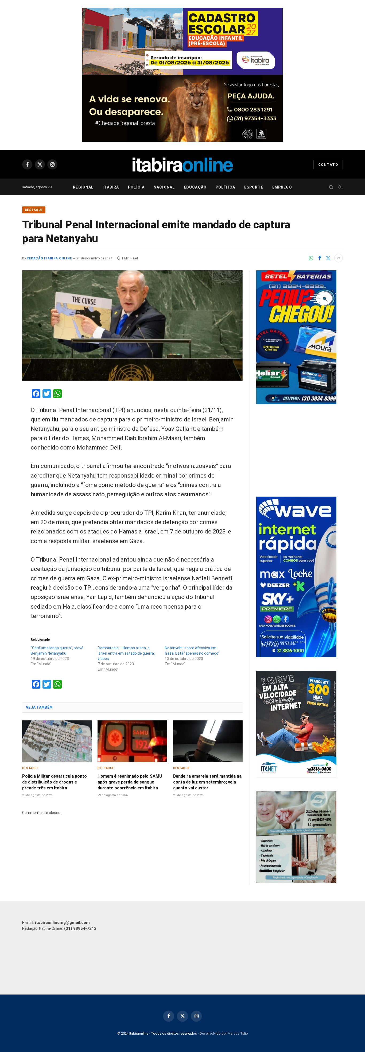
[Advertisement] (299, 451)
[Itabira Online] (183, 164)
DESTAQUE (34, 210)
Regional (83, 187)
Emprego (282, 187)
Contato (328, 165)
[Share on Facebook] (320, 258)
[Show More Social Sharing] (338, 258)
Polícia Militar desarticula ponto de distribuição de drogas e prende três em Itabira (54, 782)
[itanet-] (296, 776)
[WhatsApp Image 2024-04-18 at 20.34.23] (296, 656)
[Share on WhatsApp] (311, 258)
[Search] (331, 187)
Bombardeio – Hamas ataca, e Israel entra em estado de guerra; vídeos (126, 653)
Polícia (136, 187)
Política (225, 187)
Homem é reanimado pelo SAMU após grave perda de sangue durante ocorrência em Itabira (130, 782)
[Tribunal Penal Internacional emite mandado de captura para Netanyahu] (132, 325)
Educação (195, 187)
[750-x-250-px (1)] (182, 41)
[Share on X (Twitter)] (328, 258)
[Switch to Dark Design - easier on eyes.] (340, 187)
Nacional (164, 187)
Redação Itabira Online (49, 258)
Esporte (253, 187)
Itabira (111, 187)
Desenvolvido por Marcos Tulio (224, 1033)
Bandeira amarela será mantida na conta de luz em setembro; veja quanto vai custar (207, 782)
